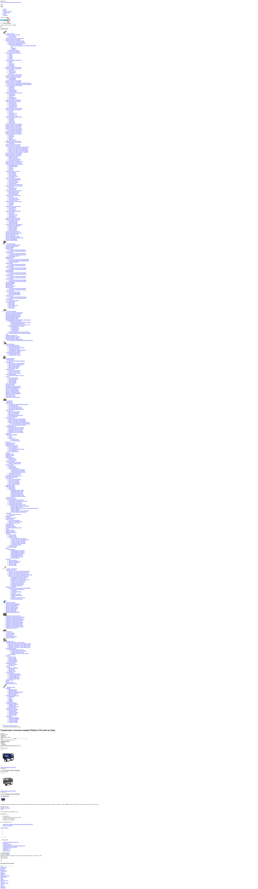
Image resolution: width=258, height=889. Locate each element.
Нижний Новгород (5, 875)
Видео (4, 13)
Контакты (5, 15)
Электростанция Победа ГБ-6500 (8, 791)
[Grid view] (2, 747)
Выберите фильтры (10, 740)
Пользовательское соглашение (10, 847)
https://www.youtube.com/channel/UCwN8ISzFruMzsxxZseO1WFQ (18, 824)
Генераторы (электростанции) (10, 725)
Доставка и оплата (7, 11)
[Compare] (3, 773)
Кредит (5, 10)
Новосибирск (4, 877)
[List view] (1, 747)
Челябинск (3, 887)
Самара (2, 881)
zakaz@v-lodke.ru (4, 827)
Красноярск (3, 873)
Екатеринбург (4, 870)
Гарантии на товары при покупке (11, 842)
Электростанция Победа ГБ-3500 (8, 767)
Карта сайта (6, 849)
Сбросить (3, 740)
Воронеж (3, 869)
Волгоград (3, 868)
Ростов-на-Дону (4, 880)
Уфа (1, 885)
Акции (4, 9)
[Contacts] (2, 5)
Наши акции (6, 843)
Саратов (2, 884)
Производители (6, 850)
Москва (2, 874)
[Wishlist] (2, 773)
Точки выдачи (6, 12)
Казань (2, 872)
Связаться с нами (7, 848)
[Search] (14, 25)
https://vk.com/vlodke (7, 825)
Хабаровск (3, 886)
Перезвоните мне (4, 806)
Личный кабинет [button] (4, 17)
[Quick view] (1, 773)
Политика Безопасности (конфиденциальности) (14, 845)
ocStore (7, 854)
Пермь (2, 879)
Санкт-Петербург (4, 883)
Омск (2, 878)
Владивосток (4, 867)
